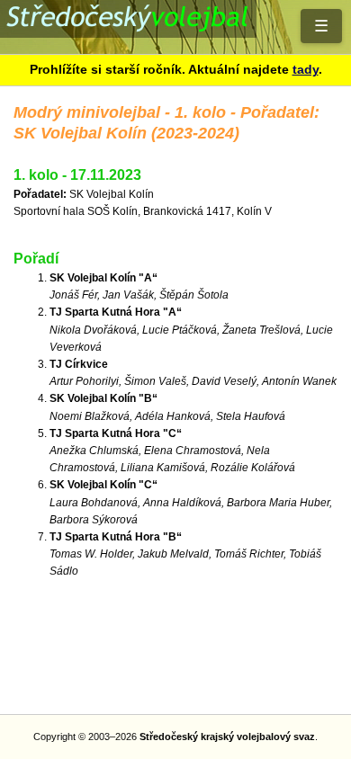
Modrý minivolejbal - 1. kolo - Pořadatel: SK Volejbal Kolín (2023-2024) (175, 27)
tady (305, 69)
